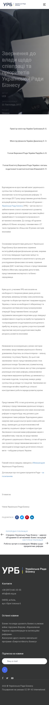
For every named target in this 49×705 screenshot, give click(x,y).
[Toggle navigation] (34, 5)
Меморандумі (39, 463)
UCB (4, 96)
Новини (5, 113)
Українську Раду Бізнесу (12, 206)
